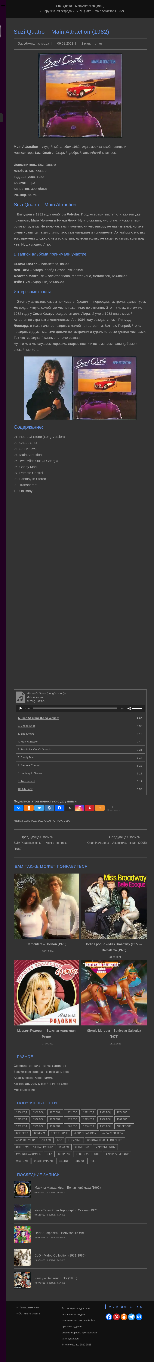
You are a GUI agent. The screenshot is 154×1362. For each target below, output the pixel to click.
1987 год (105, 1126)
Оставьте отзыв (29, 1313)
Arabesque (124, 1126)
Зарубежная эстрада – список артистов (41, 1071)
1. (38, 717)
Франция (22, 1161)
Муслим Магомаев (28, 1154)
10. (25, 788)
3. (26, 733)
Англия (46, 1140)
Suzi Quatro (46, 820)
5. (34, 749)
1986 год (88, 1126)
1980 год (105, 1119)
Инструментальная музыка (34, 1147)
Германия (74, 1140)
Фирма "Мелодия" (117, 1154)
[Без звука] (129, 708)
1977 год (55, 1119)
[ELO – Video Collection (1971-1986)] (22, 1257)
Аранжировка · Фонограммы (33, 1077)
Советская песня (88, 1154)
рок (59, 820)
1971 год (71, 1112)
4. (28, 741)
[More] (100, 808)
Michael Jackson (85, 1133)
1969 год (38, 1112)
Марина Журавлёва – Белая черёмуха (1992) (68, 1187)
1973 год (105, 1112)
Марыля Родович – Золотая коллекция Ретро (46, 1033)
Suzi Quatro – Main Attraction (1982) (100, 11)
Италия (64, 1147)
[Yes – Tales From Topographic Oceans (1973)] (22, 1212)
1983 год (38, 1126)
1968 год (21, 1112)
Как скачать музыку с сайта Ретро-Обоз (41, 1083)
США (67, 820)
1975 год (21, 1119)
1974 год (122, 1112)
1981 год (122, 1119)
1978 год (71, 1119)
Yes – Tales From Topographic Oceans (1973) (67, 1210)
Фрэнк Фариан (43, 1161)
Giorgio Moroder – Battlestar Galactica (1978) (114, 1033)
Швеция (64, 1161)
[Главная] (37, 11)
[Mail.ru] (49, 808)
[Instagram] (79, 808)
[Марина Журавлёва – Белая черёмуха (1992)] (22, 1189)
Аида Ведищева (112, 1133)
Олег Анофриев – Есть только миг (59, 1233)
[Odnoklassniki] (29, 808)
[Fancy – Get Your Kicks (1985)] (22, 1280)
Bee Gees (22, 1133)
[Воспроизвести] (21, 708)
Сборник (64, 1154)
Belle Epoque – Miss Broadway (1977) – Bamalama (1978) (114, 947)
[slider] (137, 708)
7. (28, 765)
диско (79, 1161)
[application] (80, 708)
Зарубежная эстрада (33, 43)
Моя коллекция (24, 1089)
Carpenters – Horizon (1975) (46, 944)
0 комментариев (56, 1192)
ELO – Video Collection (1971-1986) (60, 1255)
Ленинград (82, 1147)
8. (30, 773)
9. (26, 781)
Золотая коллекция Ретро (104, 1140)
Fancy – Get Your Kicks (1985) (56, 1278)
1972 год (88, 1112)
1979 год (88, 1119)
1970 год (55, 1112)
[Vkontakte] (18, 808)
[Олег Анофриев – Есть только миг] (22, 1234)
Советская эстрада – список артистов (40, 1065)
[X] (69, 808)
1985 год (71, 1126)
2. (26, 725)
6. (26, 757)
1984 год (55, 1126)
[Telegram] (39, 808)
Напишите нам (28, 1307)
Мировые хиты (106, 1147)
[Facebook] (59, 808)
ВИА (59, 1140)
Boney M (39, 1133)
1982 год (30, 820)
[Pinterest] (89, 808)
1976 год (38, 1119)
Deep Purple (59, 1133)
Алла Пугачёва (25, 1140)
